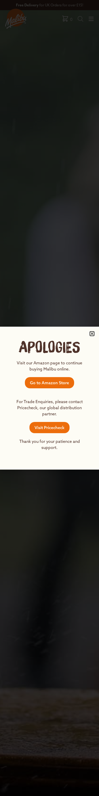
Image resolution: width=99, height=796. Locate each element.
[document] (49, 398)
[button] (92, 334)
